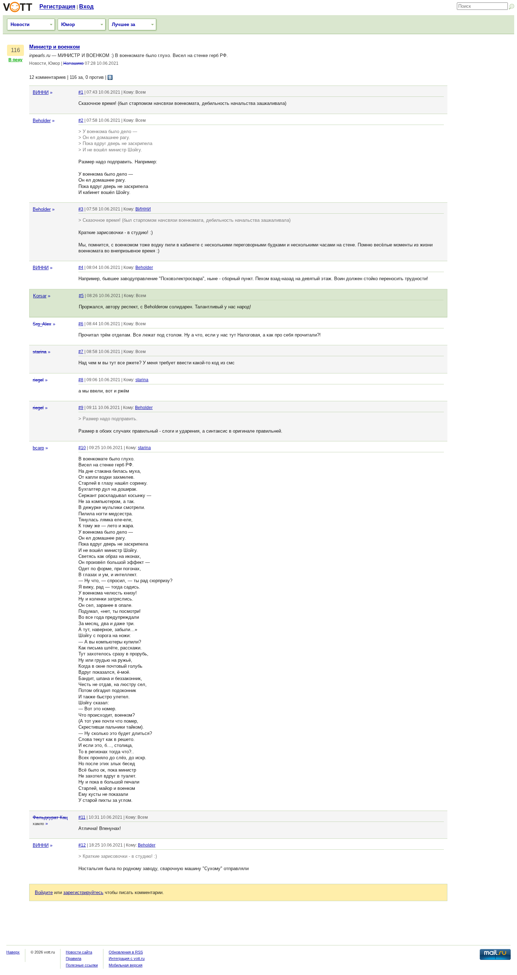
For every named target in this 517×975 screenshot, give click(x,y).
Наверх (13, 952)
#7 (80, 351)
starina (39, 351)
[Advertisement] (482, 149)
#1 (80, 92)
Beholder (42, 120)
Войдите (44, 892)
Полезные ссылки (82, 965)
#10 (82, 447)
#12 (82, 845)
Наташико (73, 63)
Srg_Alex (42, 324)
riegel (38, 380)
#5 (81, 295)
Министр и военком (54, 47)
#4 (80, 267)
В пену (15, 59)
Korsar (39, 295)
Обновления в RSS (126, 952)
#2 (80, 120)
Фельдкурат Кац (50, 817)
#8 (80, 379)
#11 (81, 817)
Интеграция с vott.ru (127, 958)
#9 (80, 407)
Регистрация (57, 7)
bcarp (38, 448)
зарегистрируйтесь (83, 892)
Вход (86, 7)
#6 (80, 323)
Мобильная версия (125, 965)
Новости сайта (79, 952)
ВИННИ (41, 92)
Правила (73, 958)
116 (15, 50)
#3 (80, 209)
